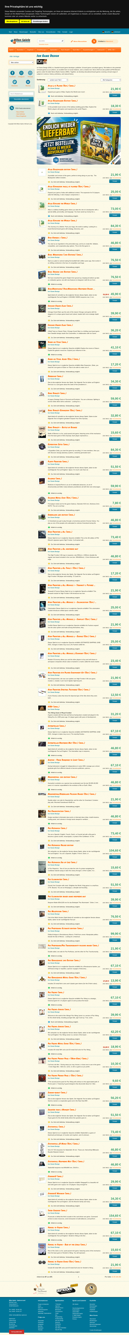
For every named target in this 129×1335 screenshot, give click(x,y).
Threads (30, 76)
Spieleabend (47, 1313)
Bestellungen (93, 1320)
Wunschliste (93, 1326)
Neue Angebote (21, 116)
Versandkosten (51, 32)
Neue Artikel (20, 112)
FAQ (59, 32)
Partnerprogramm (43, 1309)
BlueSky (40, 1326)
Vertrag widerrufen (16, 1332)
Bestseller (33, 32)
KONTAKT (12, 1328)
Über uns (41, 32)
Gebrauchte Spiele (77, 1313)
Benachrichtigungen (95, 1324)
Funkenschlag (59, 1318)
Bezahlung (12, 1324)
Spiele (11, 50)
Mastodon (14, 86)
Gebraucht (100, 50)
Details (115, 95)
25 (114, 1277)
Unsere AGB (12, 1322)
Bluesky (28, 86)
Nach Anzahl (65, 50)
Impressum (12, 1318)
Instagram (21, 76)
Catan (57, 1313)
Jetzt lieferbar (20, 114)
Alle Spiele (75, 1304)
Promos (74, 1319)
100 (117, 1277)
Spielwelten (53, 50)
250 (120, 1277)
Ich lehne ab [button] (25, 21)
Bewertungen (23, 32)
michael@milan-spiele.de (20, 1315)
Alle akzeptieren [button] (12, 21)
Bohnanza (58, 1309)
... (85, 92)
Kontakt (64, 32)
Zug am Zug (58, 1329)
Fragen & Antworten (43, 1304)
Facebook (12, 76)
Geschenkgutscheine (78, 1308)
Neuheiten (20, 50)
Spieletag (40, 1313)
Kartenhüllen (76, 1310)
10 (112, 1277)
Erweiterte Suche (43, 44)
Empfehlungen (41, 50)
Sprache (107, 32)
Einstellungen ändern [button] (40, 21)
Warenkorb (93, 1319)
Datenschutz (12, 1320)
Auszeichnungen (88, 50)
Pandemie (58, 1324)
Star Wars (58, 1326)
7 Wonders (58, 1304)
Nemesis (57, 1322)
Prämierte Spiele (77, 1317)
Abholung (40, 1311)
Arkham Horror (59, 1308)
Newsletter (41, 1320)
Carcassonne (59, 1311)
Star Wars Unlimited (60, 1328)
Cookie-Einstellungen (96, 1330)
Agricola (57, 1306)
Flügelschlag (58, 1317)
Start (10, 32)
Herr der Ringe (59, 1320)
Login (71, 32)
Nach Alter (76, 50)
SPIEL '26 (111, 50)
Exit (56, 1315)
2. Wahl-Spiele (76, 1315)
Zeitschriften (75, 1312)
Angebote (30, 50)
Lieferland (116, 32)
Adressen (92, 1322)
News (15, 32)
